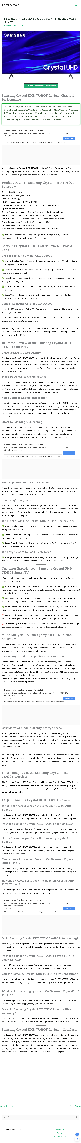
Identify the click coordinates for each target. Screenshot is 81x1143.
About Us (60, 1130)
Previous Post (7, 1106)
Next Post (75, 1106)
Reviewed (8, 25)
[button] (41, 85)
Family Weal (11, 5)
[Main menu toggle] (76, 4)
